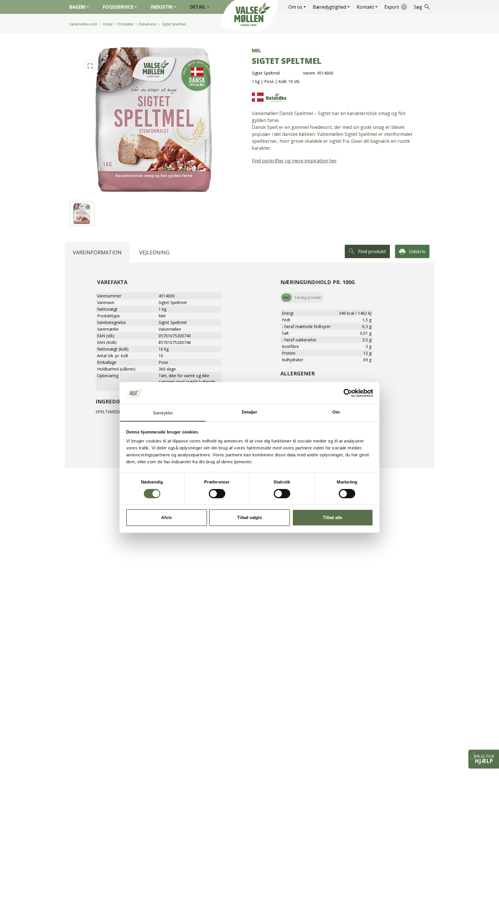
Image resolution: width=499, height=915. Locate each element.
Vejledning (154, 252)
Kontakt (365, 7)
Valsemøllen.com (83, 24)
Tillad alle (332, 517)
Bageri (77, 7)
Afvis (166, 517)
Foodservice (118, 7)
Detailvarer (148, 24)
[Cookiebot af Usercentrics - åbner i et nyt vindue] (348, 393)
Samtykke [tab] (163, 413)
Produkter (126, 24)
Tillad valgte (249, 517)
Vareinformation (97, 252)
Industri (162, 7)
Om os (295, 7)
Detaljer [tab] (250, 412)
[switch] (217, 493)
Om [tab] (336, 412)
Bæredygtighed (329, 7)
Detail (198, 7)
